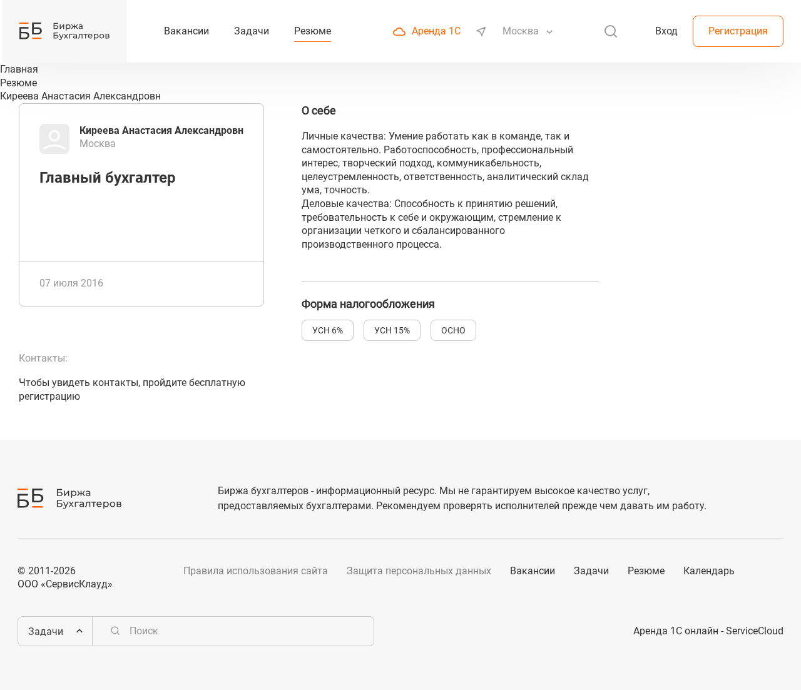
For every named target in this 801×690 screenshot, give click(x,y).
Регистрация (738, 31)
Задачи (591, 571)
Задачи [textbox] (45, 631)
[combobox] (521, 31)
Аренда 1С (436, 31)
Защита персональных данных (419, 571)
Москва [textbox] (521, 31)
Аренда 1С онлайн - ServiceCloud (708, 631)
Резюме (646, 571)
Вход (666, 31)
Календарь (709, 571)
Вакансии (532, 571)
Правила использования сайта (255, 571)
